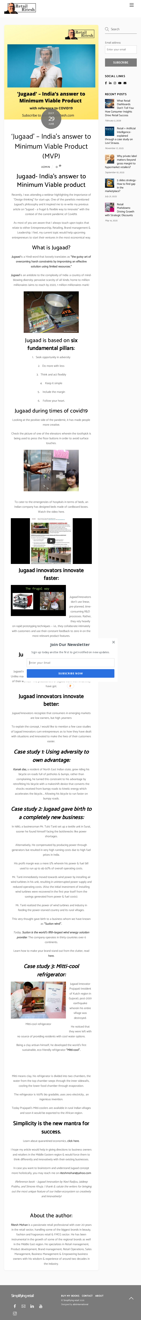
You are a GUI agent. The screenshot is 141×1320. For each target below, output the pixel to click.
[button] (70, 644)
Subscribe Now (70, 673)
